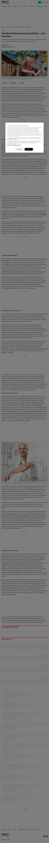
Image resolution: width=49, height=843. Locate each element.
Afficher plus (19, 149)
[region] (24, 138)
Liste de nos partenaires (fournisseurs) (14, 145)
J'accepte (29, 149)
